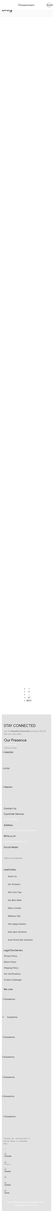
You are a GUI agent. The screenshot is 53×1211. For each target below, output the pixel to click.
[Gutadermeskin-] (26, 5)
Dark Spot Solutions (17, 932)
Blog (9, 357)
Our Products (14, 884)
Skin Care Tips (14, 892)
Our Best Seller (15, 900)
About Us (12, 876)
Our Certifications (12, 974)
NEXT (29, 700)
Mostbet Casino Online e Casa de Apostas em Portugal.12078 (22, 367)
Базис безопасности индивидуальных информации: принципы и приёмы (23, 28)
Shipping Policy (11, 968)
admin (17, 39)
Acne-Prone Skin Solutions (20, 940)
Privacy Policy (10, 956)
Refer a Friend (14, 908)
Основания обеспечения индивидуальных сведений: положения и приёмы (25, 101)
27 (29, 697)
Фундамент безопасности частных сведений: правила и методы (25, 297)
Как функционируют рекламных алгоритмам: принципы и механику (23, 423)
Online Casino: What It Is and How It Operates (25, 170)
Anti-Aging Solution (17, 924)
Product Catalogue (13, 980)
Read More (8, 89)
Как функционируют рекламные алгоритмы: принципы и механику (22, 560)
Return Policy (10, 962)
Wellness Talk (14, 916)
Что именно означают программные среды (20, 492)
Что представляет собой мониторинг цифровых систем (23, 631)
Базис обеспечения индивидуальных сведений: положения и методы (25, 226)
